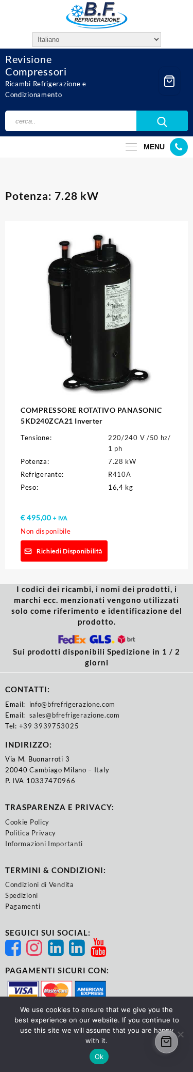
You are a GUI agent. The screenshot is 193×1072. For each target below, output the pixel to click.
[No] (180, 1034)
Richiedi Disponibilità (69, 551)
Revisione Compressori (36, 65)
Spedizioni (21, 895)
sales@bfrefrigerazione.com (74, 715)
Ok (99, 1056)
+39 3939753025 (49, 726)
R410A (119, 474)
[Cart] (169, 80)
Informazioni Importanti (44, 844)
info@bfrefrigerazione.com (72, 704)
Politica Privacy (30, 833)
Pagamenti (22, 906)
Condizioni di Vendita (39, 884)
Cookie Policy (27, 822)
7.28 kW (122, 461)
